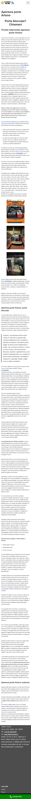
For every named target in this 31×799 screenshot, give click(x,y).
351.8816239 (8, 281)
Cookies (3, 789)
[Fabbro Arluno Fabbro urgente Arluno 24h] (8, 2)
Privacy (3, 792)
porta (17, 366)
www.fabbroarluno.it (11, 734)
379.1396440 (25, 65)
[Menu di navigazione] (28, 2)
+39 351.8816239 (10, 708)
